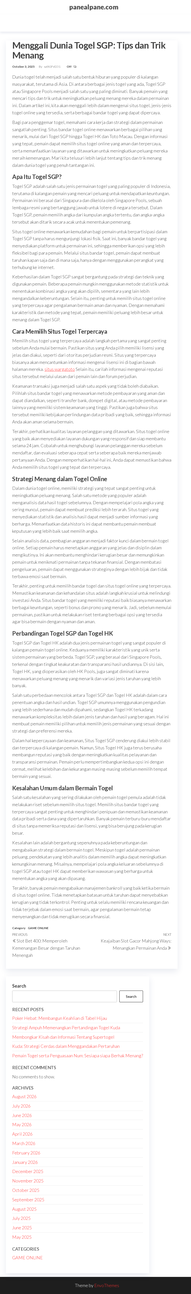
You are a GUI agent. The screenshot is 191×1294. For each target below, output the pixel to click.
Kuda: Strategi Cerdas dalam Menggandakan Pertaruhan (66, 1046)
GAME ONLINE (38, 928)
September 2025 (28, 1199)
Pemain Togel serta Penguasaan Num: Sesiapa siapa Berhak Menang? (77, 1055)
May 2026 (22, 1124)
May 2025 (22, 1237)
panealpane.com (93, 7)
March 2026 (23, 1143)
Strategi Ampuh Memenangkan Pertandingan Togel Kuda (66, 1027)
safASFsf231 (52, 66)
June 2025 (22, 1227)
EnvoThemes (106, 1285)
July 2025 (21, 1218)
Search (19, 986)
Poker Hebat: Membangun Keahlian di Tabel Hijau (59, 1018)
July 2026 (21, 1106)
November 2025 (28, 1180)
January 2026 (25, 1162)
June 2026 (22, 1115)
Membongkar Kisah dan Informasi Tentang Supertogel (63, 1037)
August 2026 (24, 1096)
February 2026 (26, 1152)
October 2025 (25, 1190)
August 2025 (24, 1209)
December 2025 (27, 1171)
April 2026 (22, 1134)
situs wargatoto (60, 369)
